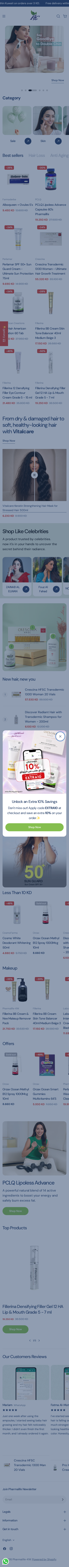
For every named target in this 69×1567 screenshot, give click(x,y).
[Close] (60, 736)
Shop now (34, 827)
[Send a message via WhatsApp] (6, 1561)
